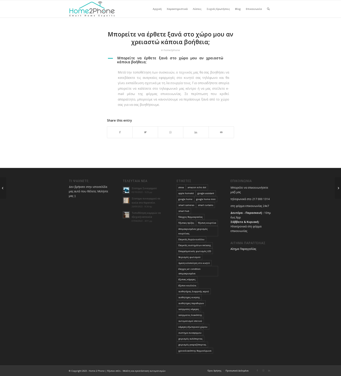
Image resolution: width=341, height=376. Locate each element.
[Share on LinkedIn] (195, 132)
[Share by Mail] (221, 132)
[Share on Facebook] (119, 132)
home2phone (172, 50)
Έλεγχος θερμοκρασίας (190, 216)
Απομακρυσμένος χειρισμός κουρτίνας (193, 231)
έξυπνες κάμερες (187, 279)
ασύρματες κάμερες (188, 309)
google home (185, 199)
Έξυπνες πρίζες (186, 222)
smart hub (183, 210)
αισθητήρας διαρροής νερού (193, 291)
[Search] (268, 9)
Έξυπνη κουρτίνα (207, 222)
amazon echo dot (197, 187)
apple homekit (186, 193)
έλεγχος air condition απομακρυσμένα (189, 271)
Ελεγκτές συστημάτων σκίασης (194, 245)
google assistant (206, 193)
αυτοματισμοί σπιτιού (190, 320)
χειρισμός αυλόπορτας (190, 338)
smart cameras (186, 205)
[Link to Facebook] (257, 370)
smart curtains (205, 205)
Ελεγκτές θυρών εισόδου (191, 239)
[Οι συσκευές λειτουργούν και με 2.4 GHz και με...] (3, 188)
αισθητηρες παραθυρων (191, 303)
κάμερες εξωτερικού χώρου (192, 326)
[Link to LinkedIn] (269, 370)
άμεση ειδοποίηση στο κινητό (194, 263)
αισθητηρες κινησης (189, 297)
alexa (181, 187)
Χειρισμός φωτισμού (189, 257)
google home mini (205, 199)
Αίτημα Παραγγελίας (243, 249)
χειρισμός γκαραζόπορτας (192, 344)
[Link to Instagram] (263, 370)
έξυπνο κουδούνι (187, 285)
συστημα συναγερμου (189, 332)
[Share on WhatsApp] (170, 132)
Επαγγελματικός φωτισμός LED (194, 251)
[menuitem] (157, 9)
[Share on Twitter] (145, 132)
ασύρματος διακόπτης (190, 315)
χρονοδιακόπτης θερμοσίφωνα (194, 350)
